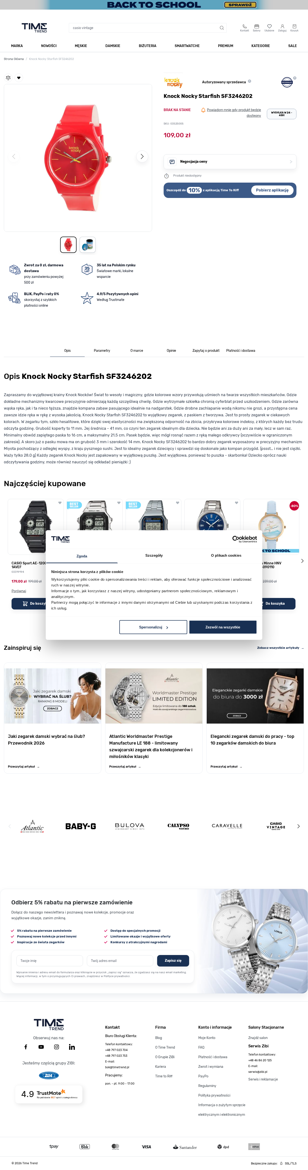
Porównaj (19, 591)
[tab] (67, 351)
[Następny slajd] (302, 561)
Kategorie (260, 46)
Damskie (112, 46)
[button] (78, 157)
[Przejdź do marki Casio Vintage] (275, 826)
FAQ (201, 1047)
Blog (158, 1038)
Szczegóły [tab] (154, 555)
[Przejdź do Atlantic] (32, 826)
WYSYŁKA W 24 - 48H (281, 114)
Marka (17, 46)
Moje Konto (206, 1038)
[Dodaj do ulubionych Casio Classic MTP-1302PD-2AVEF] (236, 503)
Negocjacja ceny (236, 161)
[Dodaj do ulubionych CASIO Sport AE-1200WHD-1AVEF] (119, 503)
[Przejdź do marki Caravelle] (227, 826)
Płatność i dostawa (212, 1057)
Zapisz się (173, 961)
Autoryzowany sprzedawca (224, 82)
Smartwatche (187, 46)
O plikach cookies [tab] (226, 555)
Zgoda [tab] (82, 556)
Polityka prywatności (214, 1095)
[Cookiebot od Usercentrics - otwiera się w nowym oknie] (236, 539)
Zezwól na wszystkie (222, 627)
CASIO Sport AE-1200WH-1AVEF (32, 565)
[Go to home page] (34, 28)
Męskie (81, 46)
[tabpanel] (154, 417)
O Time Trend (165, 1047)
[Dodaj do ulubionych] (18, 77)
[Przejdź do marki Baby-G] (81, 826)
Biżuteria (147, 46)
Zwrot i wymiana (210, 1067)
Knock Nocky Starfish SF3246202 (51, 59)
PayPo (203, 1076)
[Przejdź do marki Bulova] (130, 826)
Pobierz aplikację (272, 190)
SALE (292, 46)
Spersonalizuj (150, 627)
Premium (225, 46)
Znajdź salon (258, 1038)
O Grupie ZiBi (164, 1057)
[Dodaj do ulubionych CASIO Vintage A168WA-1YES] (177, 503)
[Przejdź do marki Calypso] (178, 826)
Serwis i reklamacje (263, 1079)
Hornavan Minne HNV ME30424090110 (264, 565)
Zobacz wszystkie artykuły (280, 648)
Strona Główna (14, 59)
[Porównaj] (8, 77)
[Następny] (142, 156)
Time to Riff (164, 1076)
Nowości (49, 46)
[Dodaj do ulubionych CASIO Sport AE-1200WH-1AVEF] (60, 503)
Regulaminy (207, 1086)
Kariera (160, 1067)
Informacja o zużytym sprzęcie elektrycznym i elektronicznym (221, 1110)
